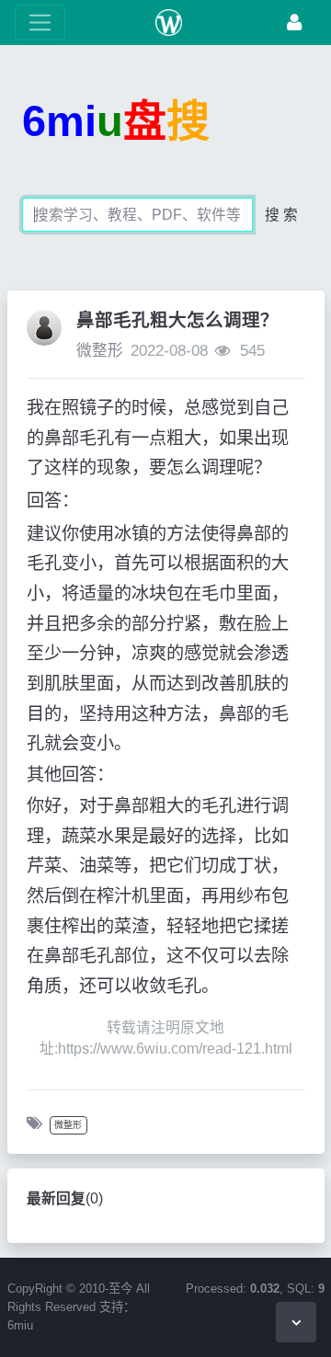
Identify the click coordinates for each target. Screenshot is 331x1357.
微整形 (99, 350)
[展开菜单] (40, 22)
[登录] (294, 22)
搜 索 (281, 214)
